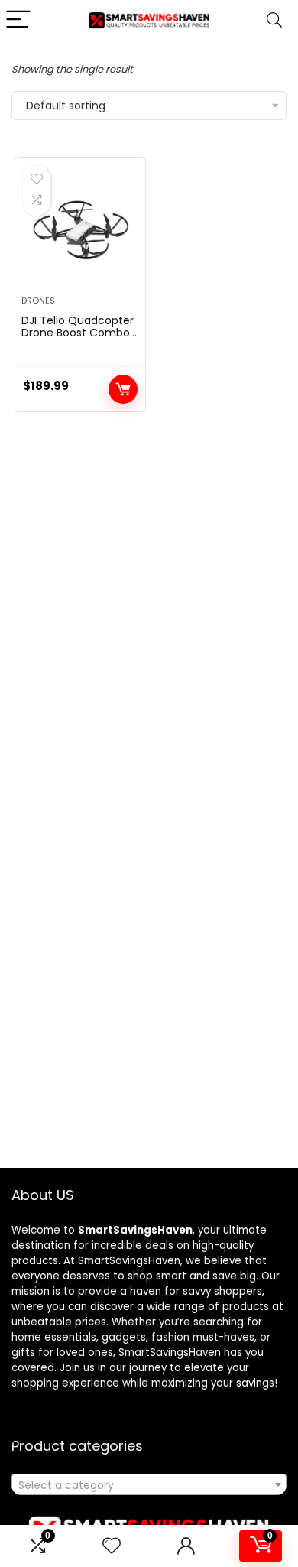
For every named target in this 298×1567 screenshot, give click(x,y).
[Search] (274, 20)
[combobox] (149, 1484)
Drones (38, 300)
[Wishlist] (111, 1546)
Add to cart (123, 389)
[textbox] (149, 1485)
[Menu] (18, 20)
